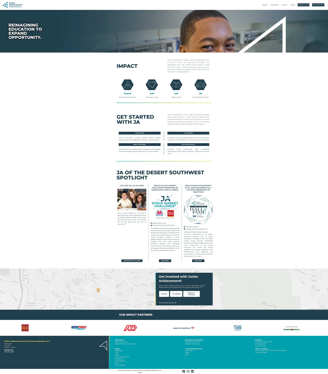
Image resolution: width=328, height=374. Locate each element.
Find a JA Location (261, 352)
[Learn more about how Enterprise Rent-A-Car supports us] (191, 328)
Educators (139, 133)
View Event (165, 260)
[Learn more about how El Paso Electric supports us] (137, 328)
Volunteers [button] (119, 340)
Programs (275, 5)
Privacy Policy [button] (137, 370)
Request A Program (191, 294)
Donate (164, 294)
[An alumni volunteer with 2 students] (131, 200)
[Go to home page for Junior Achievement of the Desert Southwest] (12, 5)
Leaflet (309, 309)
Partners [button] (258, 340)
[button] (267, 5)
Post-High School (188, 144)
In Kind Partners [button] (260, 346)
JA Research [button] (119, 359)
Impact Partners (140, 144)
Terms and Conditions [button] (125, 370)
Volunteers (188, 133)
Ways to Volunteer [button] (121, 342)
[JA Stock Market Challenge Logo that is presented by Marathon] (165, 207)
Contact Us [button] (8, 350)
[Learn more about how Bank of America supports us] (83, 328)
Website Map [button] (155, 370)
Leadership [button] (118, 350)
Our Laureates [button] (120, 365)
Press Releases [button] (120, 361)
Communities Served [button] (122, 357)
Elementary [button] (189, 350)
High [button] (186, 355)
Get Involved (318, 5)
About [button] (117, 349)
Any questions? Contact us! (167, 302)
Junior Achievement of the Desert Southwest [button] (270, 350)
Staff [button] (116, 352)
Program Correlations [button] (192, 344)
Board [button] (117, 355)
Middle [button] (187, 352)
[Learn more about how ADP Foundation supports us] (29, 328)
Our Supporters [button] (260, 344)
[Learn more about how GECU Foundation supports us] (298, 328)
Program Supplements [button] (193, 342)
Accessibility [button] (146, 370)
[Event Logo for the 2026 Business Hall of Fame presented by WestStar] (198, 210)
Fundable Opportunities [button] (263, 342)
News (293, 5)
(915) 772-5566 (9, 352)
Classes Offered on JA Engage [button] (125, 344)
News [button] (117, 363)
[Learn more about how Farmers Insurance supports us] (244, 328)
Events (284, 5)
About (264, 5)
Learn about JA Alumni (132, 260)
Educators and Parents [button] (194, 340)
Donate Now (304, 5)
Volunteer (176, 294)
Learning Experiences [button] (193, 349)
